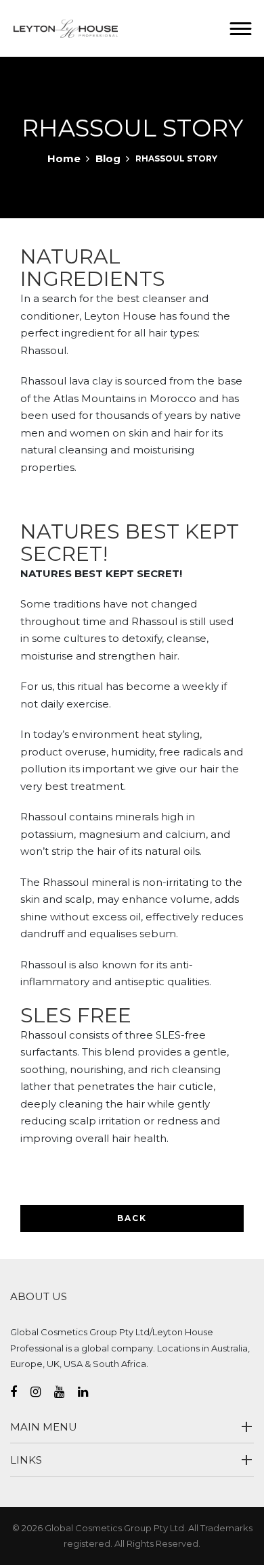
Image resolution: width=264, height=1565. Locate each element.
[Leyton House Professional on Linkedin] (90, 1392)
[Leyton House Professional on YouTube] (66, 1392)
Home (64, 158)
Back (132, 1218)
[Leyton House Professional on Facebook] (20, 1392)
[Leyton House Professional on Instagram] (42, 1392)
